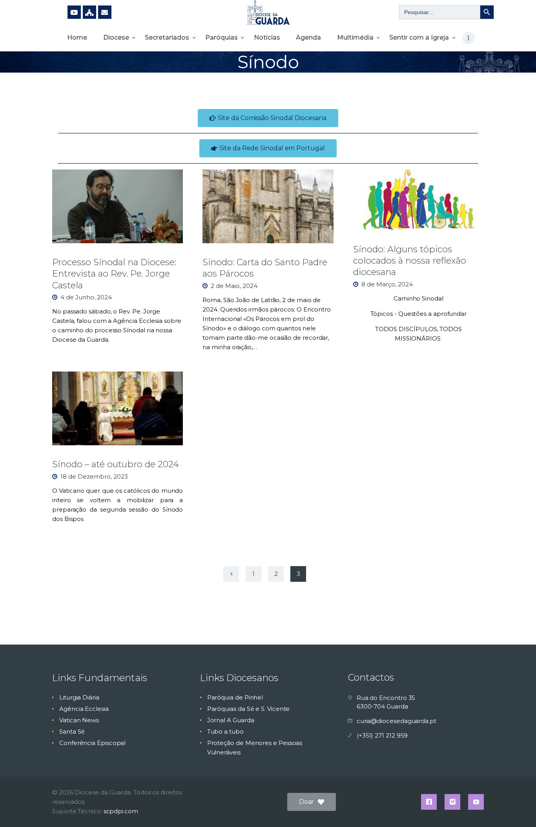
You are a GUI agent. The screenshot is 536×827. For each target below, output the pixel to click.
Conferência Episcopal (92, 743)
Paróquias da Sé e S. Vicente (248, 708)
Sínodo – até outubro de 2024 (115, 464)
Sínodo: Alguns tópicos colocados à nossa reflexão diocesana (409, 261)
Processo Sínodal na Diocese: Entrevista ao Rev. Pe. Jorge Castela (114, 274)
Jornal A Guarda (230, 720)
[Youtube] (74, 12)
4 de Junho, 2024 (86, 297)
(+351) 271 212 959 (382, 735)
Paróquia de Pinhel (235, 697)
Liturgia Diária (79, 697)
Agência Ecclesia (84, 708)
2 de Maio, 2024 (234, 286)
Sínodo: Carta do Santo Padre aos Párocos (264, 268)
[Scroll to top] (516, 808)
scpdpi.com (121, 811)
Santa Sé (72, 731)
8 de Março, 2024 (387, 284)
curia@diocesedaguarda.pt (396, 721)
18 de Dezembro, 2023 (94, 476)
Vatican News (79, 720)
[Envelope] (104, 12)
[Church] (89, 12)
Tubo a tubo (225, 731)
